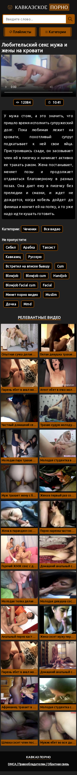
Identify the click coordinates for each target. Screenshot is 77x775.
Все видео (52, 229)
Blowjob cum (36, 276)
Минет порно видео (22, 294)
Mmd (28, 304)
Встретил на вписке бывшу (28, 266)
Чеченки (30, 229)
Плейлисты (21, 32)
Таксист (48, 247)
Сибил (11, 247)
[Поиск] (70, 19)
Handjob (60, 276)
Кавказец (13, 257)
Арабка (29, 247)
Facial (47, 285)
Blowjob (12, 276)
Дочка (11, 304)
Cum (60, 266)
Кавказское (40, 7)
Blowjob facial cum (21, 285)
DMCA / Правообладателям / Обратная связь (38, 764)
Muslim (51, 294)
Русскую (35, 257)
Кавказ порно (38, 757)
